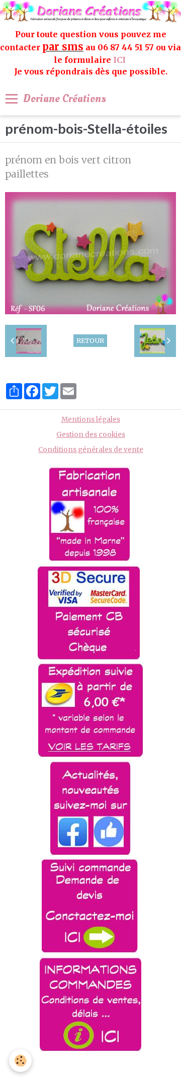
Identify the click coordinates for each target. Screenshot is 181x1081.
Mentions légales (90, 419)
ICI (120, 60)
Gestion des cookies (90, 434)
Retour (90, 340)
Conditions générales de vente (90, 449)
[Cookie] (20, 1060)
